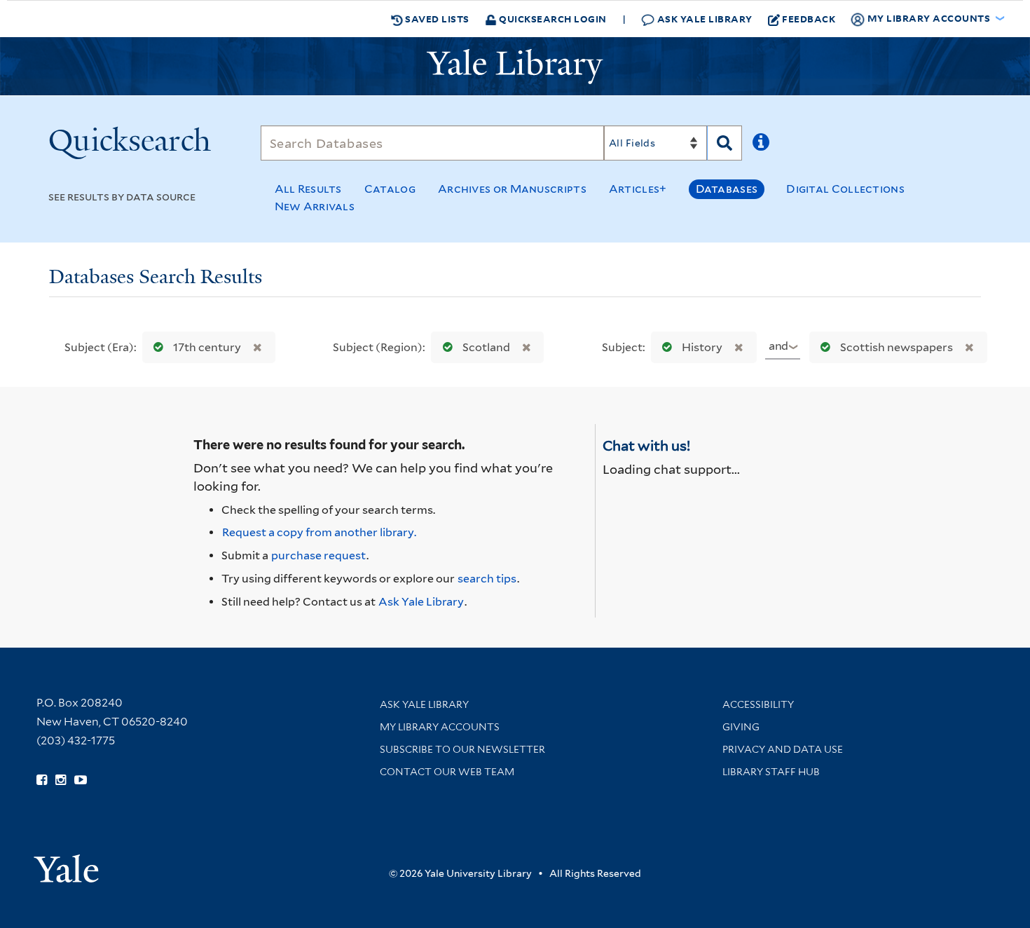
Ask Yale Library (703, 18)
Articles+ (638, 189)
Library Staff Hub (771, 771)
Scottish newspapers (896, 347)
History (702, 347)
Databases (727, 189)
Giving (741, 726)
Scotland (486, 347)
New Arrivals (315, 206)
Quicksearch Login (552, 18)
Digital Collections (845, 189)
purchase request (318, 555)
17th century (207, 347)
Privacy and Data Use (782, 749)
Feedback (808, 18)
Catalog (390, 189)
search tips (487, 578)
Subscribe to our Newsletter (462, 749)
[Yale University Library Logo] (515, 67)
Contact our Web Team (447, 771)
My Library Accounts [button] (929, 18)
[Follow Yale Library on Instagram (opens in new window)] (60, 780)
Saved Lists (436, 18)
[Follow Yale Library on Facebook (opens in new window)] (41, 780)
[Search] (724, 143)
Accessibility (758, 704)
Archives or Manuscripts (512, 189)
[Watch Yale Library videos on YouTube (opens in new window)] (80, 780)
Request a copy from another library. (319, 532)
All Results (308, 189)
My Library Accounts (440, 726)
